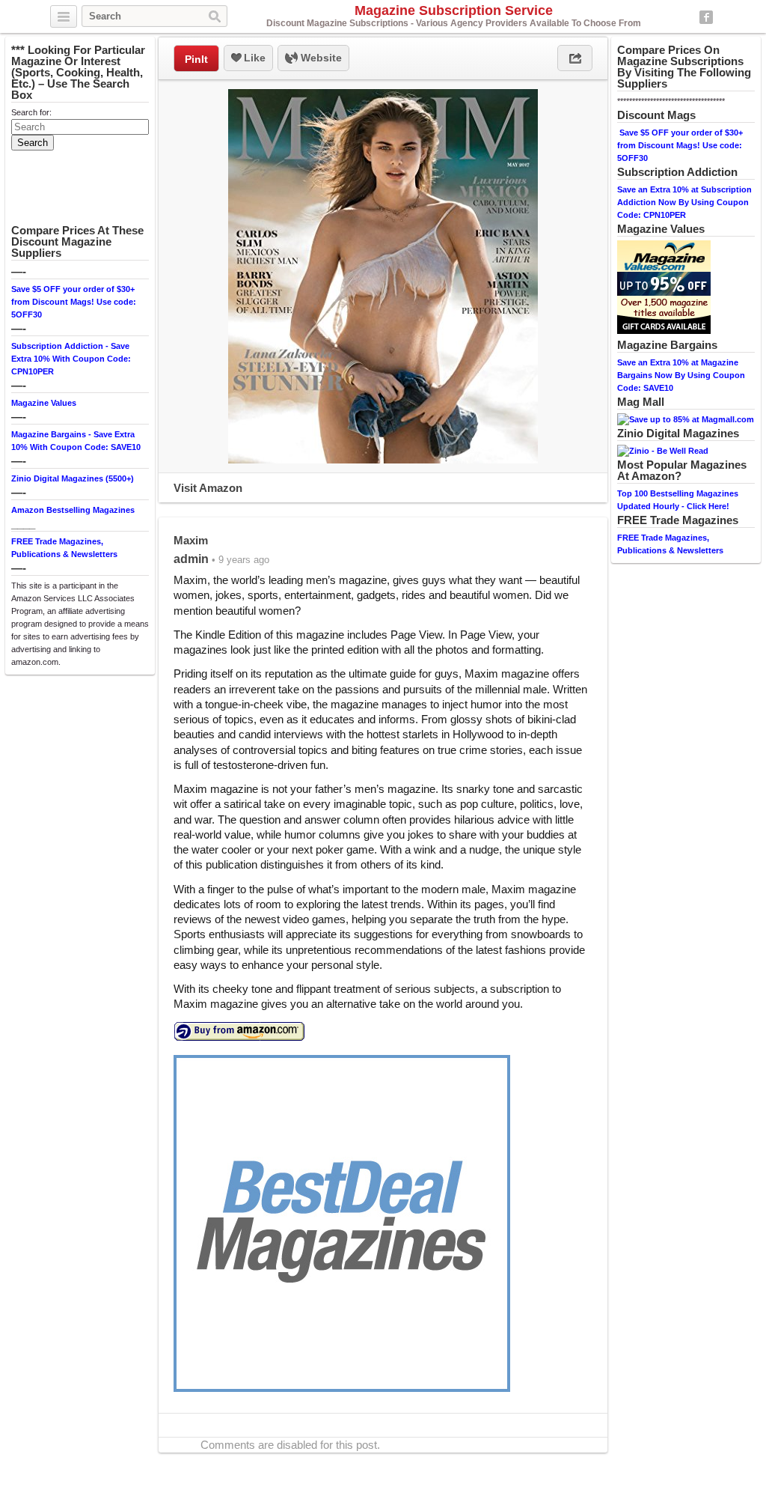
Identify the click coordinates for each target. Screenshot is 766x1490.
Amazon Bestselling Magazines (73, 509)
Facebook (706, 17)
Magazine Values (43, 402)
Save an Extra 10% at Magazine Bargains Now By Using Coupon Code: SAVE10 (681, 375)
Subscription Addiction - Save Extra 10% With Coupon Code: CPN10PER (71, 358)
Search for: (31, 112)
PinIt (196, 59)
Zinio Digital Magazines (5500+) (72, 478)
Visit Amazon (208, 487)
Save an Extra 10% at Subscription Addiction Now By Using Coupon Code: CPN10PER (684, 202)
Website (320, 58)
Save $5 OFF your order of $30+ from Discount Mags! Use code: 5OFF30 (73, 302)
